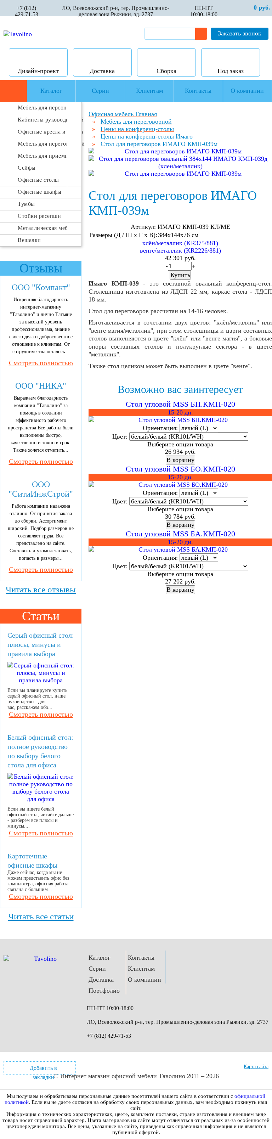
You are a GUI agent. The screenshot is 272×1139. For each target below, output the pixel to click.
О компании (144, 979)
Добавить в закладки (43, 1070)
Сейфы (27, 168)
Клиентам (141, 968)
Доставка (101, 979)
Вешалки (29, 240)
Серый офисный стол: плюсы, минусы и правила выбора (40, 644)
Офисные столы (38, 180)
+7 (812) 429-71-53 (26, 11)
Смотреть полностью (41, 363)
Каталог (99, 957)
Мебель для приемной (42, 156)
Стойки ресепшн (39, 216)
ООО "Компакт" (41, 287)
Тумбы (26, 204)
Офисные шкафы (40, 192)
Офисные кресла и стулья (42, 132)
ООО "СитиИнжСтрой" (40, 489)
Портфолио (104, 990)
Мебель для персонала (42, 108)
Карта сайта (256, 1066)
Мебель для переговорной (42, 144)
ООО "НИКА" (40, 385)
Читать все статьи (41, 916)
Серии (97, 968)
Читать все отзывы (41, 589)
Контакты (141, 957)
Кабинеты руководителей (42, 120)
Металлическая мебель (42, 228)
